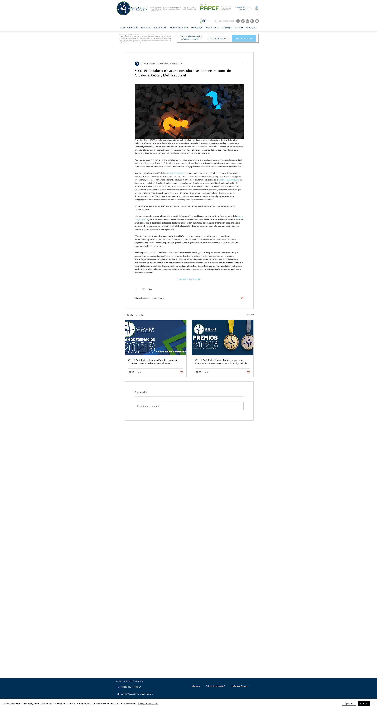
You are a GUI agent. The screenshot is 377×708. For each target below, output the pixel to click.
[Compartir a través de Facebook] (136, 289)
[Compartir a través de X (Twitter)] (143, 289)
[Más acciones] (242, 63)
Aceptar (363, 703)
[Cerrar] (373, 703)
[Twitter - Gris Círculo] (243, 21)
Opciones (349, 703)
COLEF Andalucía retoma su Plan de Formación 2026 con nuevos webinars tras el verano (153, 362)
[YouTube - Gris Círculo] (257, 21)
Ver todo (250, 315)
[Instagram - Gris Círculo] (247, 21)
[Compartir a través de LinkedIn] (150, 289)
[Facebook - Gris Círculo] (238, 21)
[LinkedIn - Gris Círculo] (252, 21)
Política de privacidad (148, 703)
